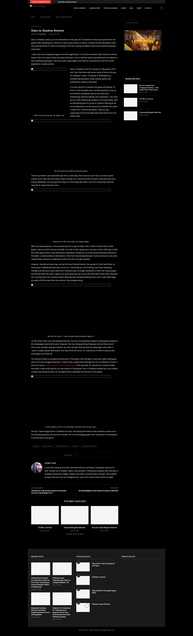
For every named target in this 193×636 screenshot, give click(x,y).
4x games (36, 446)
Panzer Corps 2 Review (101, 604)
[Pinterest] (152, 2)
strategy (75, 446)
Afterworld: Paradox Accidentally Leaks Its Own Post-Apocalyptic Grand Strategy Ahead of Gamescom (40, 582)
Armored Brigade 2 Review (74, 527)
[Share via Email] (86, 455)
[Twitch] (159, 2)
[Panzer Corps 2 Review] (83, 607)
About (139, 8)
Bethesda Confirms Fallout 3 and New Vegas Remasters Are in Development (40, 611)
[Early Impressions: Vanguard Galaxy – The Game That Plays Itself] (130, 88)
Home (33, 17)
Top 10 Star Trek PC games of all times (103, 564)
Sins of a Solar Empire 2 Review (104, 527)
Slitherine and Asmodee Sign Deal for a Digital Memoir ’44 (61, 580)
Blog (131, 8)
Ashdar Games (47, 446)
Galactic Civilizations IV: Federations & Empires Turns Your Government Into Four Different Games (61, 612)
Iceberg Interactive (62, 446)
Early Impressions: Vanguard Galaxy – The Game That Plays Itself (149, 87)
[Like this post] (79, 455)
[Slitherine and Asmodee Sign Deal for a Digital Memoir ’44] (62, 568)
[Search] (158, 8)
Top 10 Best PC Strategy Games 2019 (104, 592)
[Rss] (162, 2)
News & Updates (80, 8)
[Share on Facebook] (81, 455)
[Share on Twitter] (84, 455)
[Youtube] (154, 2)
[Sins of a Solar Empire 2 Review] (104, 515)
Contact (148, 8)
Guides (123, 8)
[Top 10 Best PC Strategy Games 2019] (83, 594)
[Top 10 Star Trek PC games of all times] (83, 566)
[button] (53, 2)
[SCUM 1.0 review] (45, 515)
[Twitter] (149, 2)
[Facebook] (147, 2)
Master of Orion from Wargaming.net (60, 365)
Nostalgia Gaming (111, 8)
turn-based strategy (89, 446)
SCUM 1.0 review (45, 527)
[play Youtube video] (143, 40)
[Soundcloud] (157, 2)
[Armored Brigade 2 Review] (75, 515)
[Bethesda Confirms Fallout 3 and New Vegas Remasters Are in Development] (40, 598)
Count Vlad (42, 34)
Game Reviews (94, 8)
